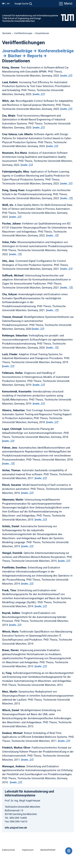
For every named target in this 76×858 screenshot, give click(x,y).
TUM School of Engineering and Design (21, 18)
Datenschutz (8, 850)
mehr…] (65, 75)
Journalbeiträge (17, 50)
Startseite (6, 33)
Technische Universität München (18, 21)
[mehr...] (36, 328)
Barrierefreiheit (47, 850)
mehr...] (25, 165)
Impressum (27, 850)
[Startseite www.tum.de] (67, 17)
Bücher (14, 55)
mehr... (65, 198)
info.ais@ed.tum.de (16, 827)
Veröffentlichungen (23, 33)
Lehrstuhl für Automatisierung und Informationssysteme (30, 15)
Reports (34, 55)
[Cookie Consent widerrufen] (68, 850)
